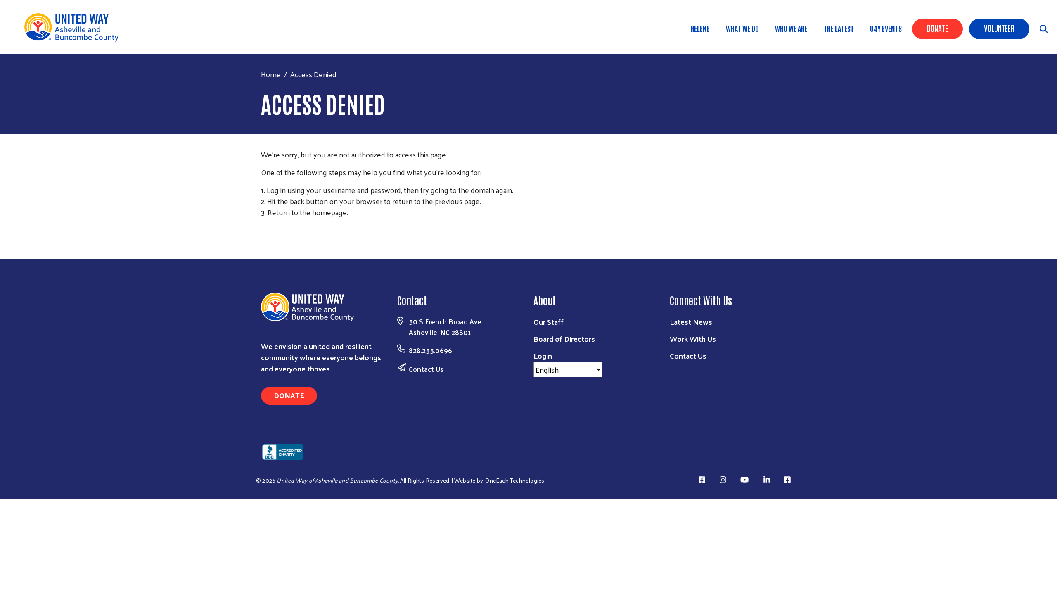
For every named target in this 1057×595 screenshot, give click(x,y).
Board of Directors (564, 338)
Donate (937, 27)
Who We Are (791, 28)
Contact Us (426, 369)
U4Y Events (886, 28)
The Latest (839, 28)
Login (542, 355)
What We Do (742, 28)
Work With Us (693, 338)
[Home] (74, 27)
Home (271, 74)
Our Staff (548, 321)
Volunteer (999, 27)
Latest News (691, 321)
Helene (700, 28)
